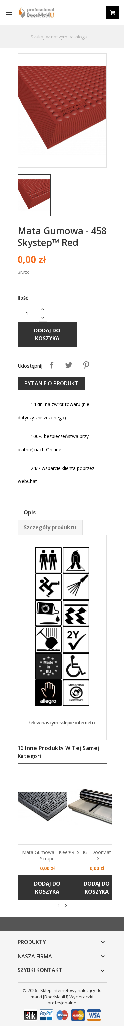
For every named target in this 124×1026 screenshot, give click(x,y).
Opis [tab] (30, 512)
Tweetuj (68, 365)
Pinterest (86, 365)
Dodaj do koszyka (47, 334)
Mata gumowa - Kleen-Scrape (47, 855)
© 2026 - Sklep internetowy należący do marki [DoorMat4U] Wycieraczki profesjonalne (62, 997)
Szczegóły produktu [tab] (50, 527)
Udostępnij (51, 365)
